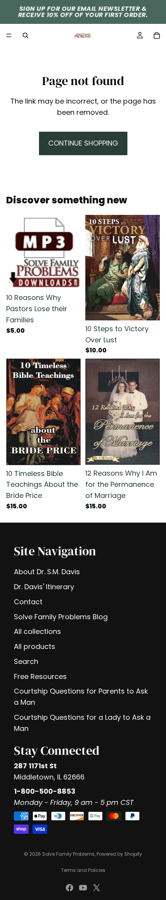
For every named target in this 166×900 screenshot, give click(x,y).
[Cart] (156, 35)
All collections (37, 631)
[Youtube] (83, 887)
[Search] (25, 35)
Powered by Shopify (119, 854)
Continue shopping (83, 143)
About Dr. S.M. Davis (47, 572)
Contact (28, 602)
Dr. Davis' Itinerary (44, 587)
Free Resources (40, 676)
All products (34, 646)
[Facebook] (69, 887)
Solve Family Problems (68, 854)
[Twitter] (96, 887)
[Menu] (9, 35)
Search (26, 661)
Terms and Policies (83, 870)
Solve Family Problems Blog (61, 617)
